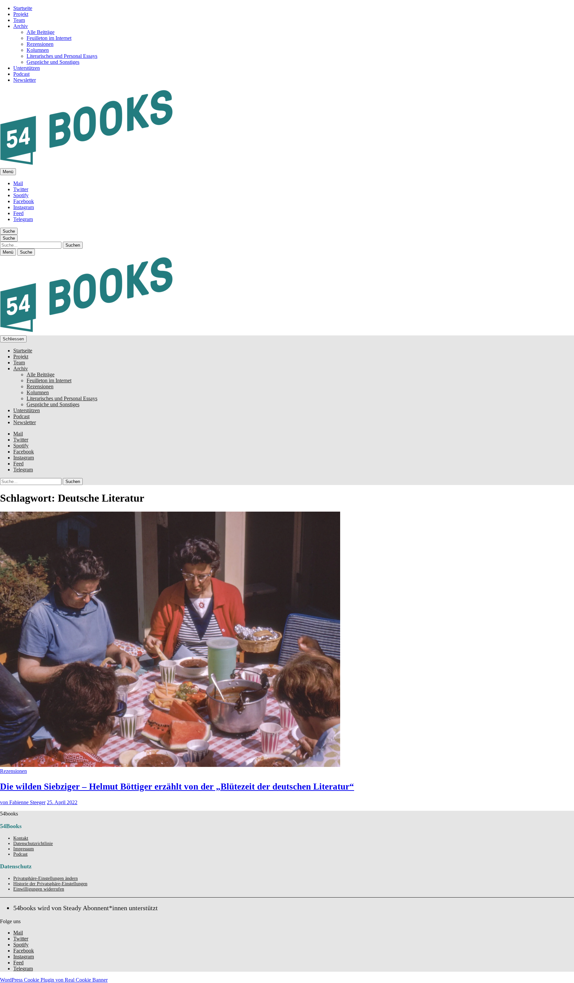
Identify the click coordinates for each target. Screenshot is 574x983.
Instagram (23, 207)
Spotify (21, 195)
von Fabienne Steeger (23, 802)
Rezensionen (40, 44)
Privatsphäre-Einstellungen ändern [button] (45, 878)
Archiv (20, 26)
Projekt (20, 14)
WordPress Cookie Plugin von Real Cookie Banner (54, 980)
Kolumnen (38, 50)
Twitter (20, 189)
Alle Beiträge (40, 32)
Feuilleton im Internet (49, 38)
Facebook (23, 201)
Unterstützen (26, 68)
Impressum (23, 848)
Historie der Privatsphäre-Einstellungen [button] (50, 883)
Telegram (23, 219)
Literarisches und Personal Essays (62, 56)
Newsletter (24, 80)
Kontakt (20, 838)
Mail (18, 183)
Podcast (21, 74)
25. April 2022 (62, 802)
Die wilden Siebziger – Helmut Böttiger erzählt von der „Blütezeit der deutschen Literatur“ (177, 787)
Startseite (22, 8)
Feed (18, 213)
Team (19, 20)
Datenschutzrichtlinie (33, 843)
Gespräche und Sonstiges (53, 62)
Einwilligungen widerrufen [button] (38, 889)
